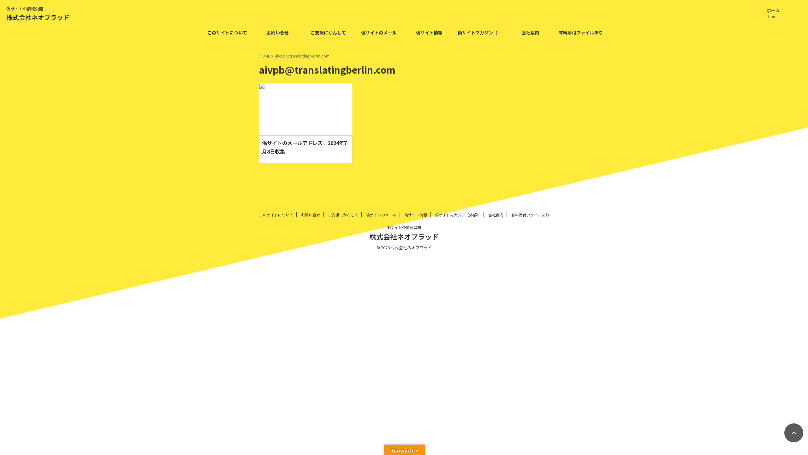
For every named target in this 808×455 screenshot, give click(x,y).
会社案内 (530, 32)
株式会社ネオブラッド (37, 17)
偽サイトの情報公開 (404, 227)
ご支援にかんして (328, 32)
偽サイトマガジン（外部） (481, 32)
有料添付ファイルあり (581, 32)
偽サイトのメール (378, 32)
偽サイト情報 (429, 32)
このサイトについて (227, 32)
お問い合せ (278, 32)
